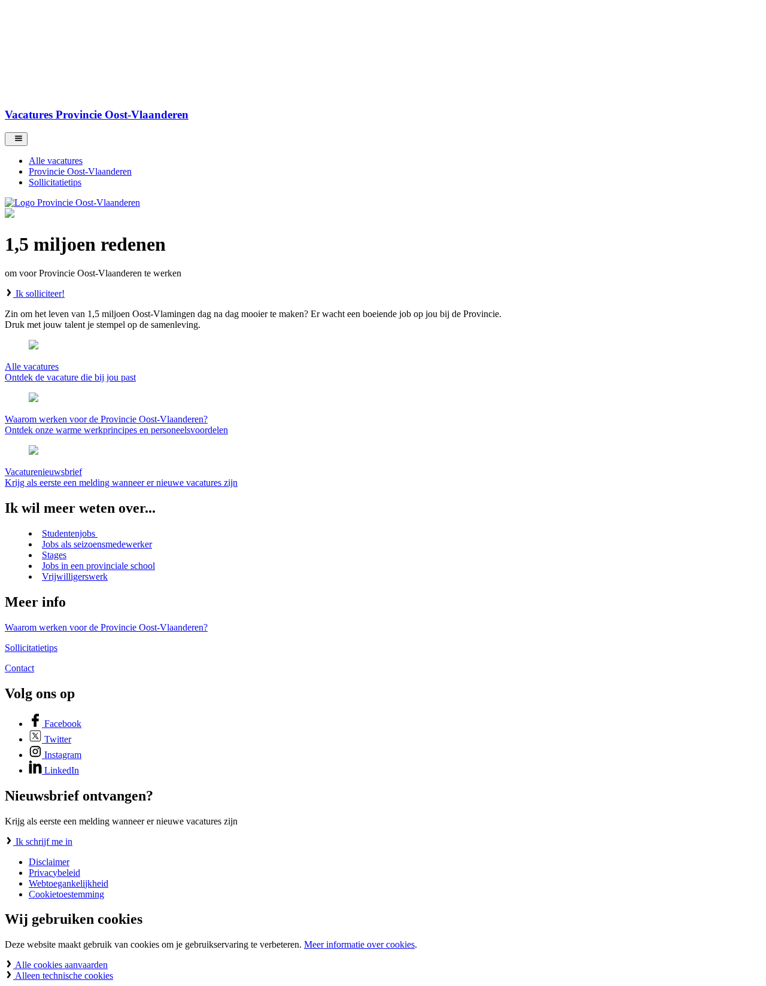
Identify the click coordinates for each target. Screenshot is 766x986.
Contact (19, 668)
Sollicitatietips (31, 648)
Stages (54, 555)
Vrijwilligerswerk (75, 576)
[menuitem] (395, 161)
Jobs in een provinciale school (98, 566)
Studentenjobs (70, 533)
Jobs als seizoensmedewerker (97, 544)
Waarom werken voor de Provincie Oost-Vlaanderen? (106, 627)
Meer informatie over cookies (359, 944)
